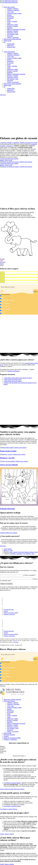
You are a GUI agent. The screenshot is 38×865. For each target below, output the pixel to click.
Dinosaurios (10, 16)
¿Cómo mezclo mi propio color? (12, 379)
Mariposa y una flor (7, 458)
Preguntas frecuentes (9, 600)
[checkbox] (9, 296)
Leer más (15, 642)
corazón (15, 552)
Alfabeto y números (12, 8)
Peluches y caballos (12, 31)
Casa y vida (10, 12)
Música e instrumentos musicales (16, 29)
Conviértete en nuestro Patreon (12, 783)
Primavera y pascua (12, 32)
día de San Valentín (23, 552)
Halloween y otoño (12, 24)
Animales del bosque (7, 509)
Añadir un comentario (13, 371)
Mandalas (9, 28)
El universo (10, 18)
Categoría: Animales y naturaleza (10, 142)
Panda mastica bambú (8, 451)
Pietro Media (30, 595)
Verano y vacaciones (13, 37)
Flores (9, 20)
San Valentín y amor (12, 34)
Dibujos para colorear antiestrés (12, 39)
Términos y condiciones (9, 605)
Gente (8, 23)
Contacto (6, 601)
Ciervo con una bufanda (9, 465)
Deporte (9, 15)
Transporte (10, 36)
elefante (31, 552)
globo (36, 552)
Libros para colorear (9, 7)
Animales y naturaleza (13, 10)
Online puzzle (7, 40)
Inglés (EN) (10, 45)
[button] (19, 746)
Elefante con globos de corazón (28, 142)
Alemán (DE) (11, 44)
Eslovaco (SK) (11, 47)
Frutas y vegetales (12, 21)
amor (10, 552)
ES (4, 42)
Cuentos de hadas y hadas (14, 13)
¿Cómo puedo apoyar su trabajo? (13, 381)
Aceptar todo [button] (18, 645)
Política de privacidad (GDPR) (11, 603)
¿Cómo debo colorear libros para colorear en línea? (18, 378)
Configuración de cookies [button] (7, 645)
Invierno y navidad (12, 26)
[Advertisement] (19, 115)
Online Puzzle (7, 733)
